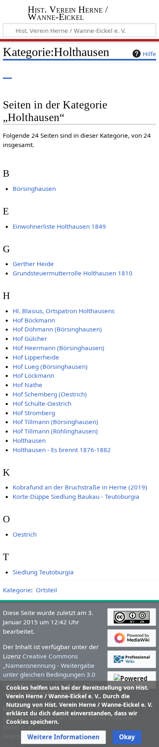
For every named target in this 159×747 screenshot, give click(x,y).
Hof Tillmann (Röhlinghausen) (55, 431)
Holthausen (29, 440)
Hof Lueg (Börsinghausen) (50, 366)
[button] (63, 737)
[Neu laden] (131, 73)
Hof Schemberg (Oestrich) (50, 394)
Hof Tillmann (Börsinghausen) (55, 422)
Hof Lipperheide (36, 357)
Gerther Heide (33, 264)
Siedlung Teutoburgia (43, 572)
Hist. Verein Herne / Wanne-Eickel (68, 14)
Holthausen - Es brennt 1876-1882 (62, 450)
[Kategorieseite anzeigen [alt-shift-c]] (7, 73)
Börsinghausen (34, 188)
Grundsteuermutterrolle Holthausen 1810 (72, 273)
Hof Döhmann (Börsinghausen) (57, 329)
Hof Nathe (27, 385)
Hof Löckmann (33, 375)
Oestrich (25, 534)
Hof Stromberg (34, 413)
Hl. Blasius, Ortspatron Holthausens (64, 311)
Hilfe (149, 54)
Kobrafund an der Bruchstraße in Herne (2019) (80, 487)
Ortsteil (46, 590)
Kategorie (17, 590)
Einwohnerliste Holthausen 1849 (59, 226)
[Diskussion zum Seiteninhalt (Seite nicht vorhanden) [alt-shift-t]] (25, 73)
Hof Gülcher (30, 338)
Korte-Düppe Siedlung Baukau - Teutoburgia (76, 496)
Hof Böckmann (34, 320)
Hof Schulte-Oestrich (42, 403)
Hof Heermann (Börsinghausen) (58, 348)
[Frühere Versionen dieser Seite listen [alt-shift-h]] (116, 73)
